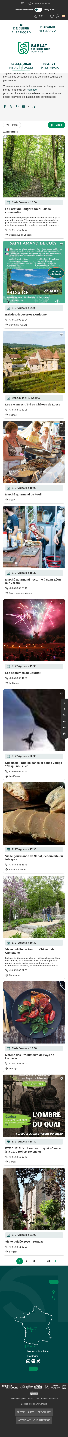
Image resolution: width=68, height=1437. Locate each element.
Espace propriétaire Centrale (34, 1404)
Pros (31, 1412)
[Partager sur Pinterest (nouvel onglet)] (17, 107)
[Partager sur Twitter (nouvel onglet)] (11, 107)
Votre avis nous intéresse (34, 1420)
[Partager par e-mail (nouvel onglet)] (23, 107)
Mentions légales (18, 1398)
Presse (21, 1412)
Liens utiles (33, 1398)
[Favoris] (52, 16)
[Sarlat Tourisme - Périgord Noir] (34, 48)
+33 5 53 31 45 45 (41, 3)
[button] (63, 15)
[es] (63, 15)
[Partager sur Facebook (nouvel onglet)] (4, 107)
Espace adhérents (49, 1398)
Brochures (44, 1412)
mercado (32, 89)
